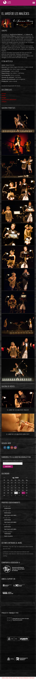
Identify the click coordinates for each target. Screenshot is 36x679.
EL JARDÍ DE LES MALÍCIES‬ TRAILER (18, 410)
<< (4, 478)
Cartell (3, 95)
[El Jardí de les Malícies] (18, 144)
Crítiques (4, 101)
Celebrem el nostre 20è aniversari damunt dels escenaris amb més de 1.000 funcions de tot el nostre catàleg (18, 554)
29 (23, 493)
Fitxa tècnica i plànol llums (9, 99)
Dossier (4, 93)
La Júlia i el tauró (7, 531)
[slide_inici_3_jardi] (18, 121)
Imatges (4, 97)
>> (27, 478)
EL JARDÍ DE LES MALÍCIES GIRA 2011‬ (17, 434)
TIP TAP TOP (6, 506)
